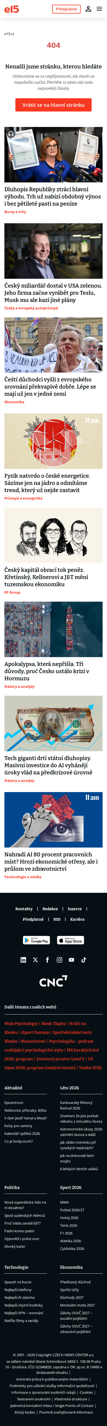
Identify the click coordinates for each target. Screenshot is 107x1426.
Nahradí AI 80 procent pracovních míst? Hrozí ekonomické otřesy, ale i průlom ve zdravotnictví (51, 861)
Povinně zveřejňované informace (66, 1412)
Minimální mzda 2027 (77, 1305)
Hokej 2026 (69, 1217)
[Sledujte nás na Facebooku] (47, 959)
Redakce (50, 909)
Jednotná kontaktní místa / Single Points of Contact (52, 1405)
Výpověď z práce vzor (21, 1238)
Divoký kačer (14, 1246)
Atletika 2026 (70, 1240)
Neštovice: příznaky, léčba (25, 1110)
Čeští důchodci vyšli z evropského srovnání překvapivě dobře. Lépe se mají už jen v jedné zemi (50, 386)
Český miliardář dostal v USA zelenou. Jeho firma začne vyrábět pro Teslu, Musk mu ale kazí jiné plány (53, 292)
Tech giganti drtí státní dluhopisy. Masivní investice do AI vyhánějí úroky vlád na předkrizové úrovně (48, 765)
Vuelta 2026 (90, 1067)
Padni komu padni (19, 1230)
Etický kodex (25, 1412)
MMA (64, 1202)
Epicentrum (13, 1102)
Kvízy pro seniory (18, 1125)
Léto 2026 (69, 1087)
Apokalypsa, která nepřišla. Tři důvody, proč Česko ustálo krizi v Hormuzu (46, 671)
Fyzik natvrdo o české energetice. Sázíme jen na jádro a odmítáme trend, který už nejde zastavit (47, 482)
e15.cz (9, 33)
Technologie (16, 1267)
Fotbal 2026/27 (72, 1209)
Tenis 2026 (68, 1225)
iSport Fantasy (35, 1032)
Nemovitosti (33, 1041)
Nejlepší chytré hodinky (23, 1305)
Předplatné (33, 919)
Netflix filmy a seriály (21, 1320)
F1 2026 (66, 1233)
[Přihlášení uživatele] (88, 8)
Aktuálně (13, 1087)
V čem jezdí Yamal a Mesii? (25, 1118)
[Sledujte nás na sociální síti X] (35, 959)
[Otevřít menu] (99, 8)
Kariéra (77, 919)
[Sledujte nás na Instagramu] (59, 959)
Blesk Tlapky (53, 1023)
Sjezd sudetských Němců (24, 1215)
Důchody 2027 (71, 1297)
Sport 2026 (70, 1187)
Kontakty (24, 909)
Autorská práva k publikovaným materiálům (52, 1379)
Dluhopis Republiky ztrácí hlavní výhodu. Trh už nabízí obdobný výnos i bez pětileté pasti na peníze (52, 196)
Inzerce (75, 909)
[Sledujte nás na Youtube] (71, 959)
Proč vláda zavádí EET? (22, 1223)
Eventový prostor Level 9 (60, 1058)
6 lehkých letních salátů (79, 1168)
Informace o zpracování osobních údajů (43, 1392)
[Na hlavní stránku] (11, 8)
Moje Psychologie (21, 1023)
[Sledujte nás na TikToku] (83, 959)
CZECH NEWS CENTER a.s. (73, 1354)
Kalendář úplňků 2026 (22, 1133)
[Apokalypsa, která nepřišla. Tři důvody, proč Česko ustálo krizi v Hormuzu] (53, 629)
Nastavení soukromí (33, 1398)
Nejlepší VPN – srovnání (23, 1312)
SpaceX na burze (17, 1281)
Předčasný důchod (75, 1281)
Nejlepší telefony (18, 1289)
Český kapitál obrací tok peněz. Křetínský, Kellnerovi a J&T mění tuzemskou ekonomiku (46, 577)
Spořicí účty (69, 1289)
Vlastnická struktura (70, 1398)
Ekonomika (71, 1267)
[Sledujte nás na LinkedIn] (23, 959)
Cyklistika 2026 (72, 1248)
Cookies (86, 1392)
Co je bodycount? (18, 1141)
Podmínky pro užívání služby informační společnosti (52, 1385)
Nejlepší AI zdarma (19, 1297)
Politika (11, 1187)
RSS (57, 919)
